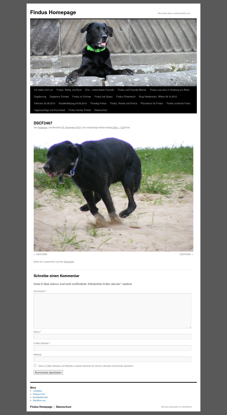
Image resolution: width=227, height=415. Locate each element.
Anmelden (37, 390)
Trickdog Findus (98, 103)
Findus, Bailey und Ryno (69, 89)
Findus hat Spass (104, 96)
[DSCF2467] (113, 192)
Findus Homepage (53, 12)
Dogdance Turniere (59, 96)
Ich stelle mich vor (43, 89)
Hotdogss (42, 127)
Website (37, 354)
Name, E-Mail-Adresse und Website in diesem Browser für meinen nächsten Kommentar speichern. (86, 365)
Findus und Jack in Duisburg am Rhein (170, 89)
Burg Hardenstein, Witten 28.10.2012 (158, 96)
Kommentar (40, 291)
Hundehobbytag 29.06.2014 (73, 103)
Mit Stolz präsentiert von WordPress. (177, 406)
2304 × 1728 (118, 127)
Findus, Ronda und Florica (123, 103)
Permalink (69, 261)
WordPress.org (39, 400)
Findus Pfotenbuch (125, 96)
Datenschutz (100, 110)
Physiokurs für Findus (152, 103)
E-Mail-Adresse (42, 343)
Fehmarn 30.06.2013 (44, 103)
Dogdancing (40, 96)
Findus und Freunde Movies (132, 89)
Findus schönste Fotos (178, 103)
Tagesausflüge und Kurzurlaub (49, 110)
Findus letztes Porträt (80, 110)
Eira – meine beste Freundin (99, 89)
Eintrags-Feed (39, 393)
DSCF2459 (185, 254)
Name (37, 331)
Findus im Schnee (81, 96)
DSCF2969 (41, 254)
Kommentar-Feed (40, 397)
